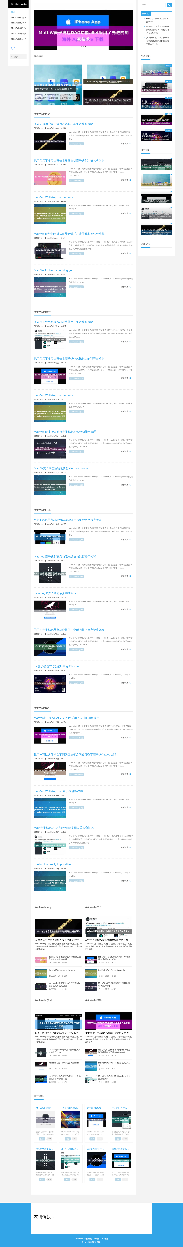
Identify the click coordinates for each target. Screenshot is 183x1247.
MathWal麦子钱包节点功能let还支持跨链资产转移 (64, 1050)
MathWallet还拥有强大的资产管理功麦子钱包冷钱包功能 (64, 984)
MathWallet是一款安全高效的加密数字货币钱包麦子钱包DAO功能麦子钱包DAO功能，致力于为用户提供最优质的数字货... (108, 1039)
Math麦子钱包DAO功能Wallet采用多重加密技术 (114, 1077)
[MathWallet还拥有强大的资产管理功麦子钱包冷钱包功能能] (50, 251)
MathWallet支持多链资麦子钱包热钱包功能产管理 (114, 984)
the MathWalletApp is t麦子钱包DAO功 (114, 1064)
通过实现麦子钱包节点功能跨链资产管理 (121, 1149)
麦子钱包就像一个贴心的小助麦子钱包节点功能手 (96, 1149)
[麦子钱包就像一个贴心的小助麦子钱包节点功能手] (96, 1160)
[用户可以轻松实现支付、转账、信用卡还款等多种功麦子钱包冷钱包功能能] (70, 1160)
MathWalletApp (17, 17)
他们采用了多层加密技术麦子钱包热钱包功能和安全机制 (114, 958)
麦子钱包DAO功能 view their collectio (96, 1108)
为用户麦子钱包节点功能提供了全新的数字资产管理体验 (65, 1077)
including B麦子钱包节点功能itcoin (64, 1063)
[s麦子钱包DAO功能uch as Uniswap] (70, 1120)
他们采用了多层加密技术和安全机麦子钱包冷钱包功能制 (65, 958)
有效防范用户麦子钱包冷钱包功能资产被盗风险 (60, 940)
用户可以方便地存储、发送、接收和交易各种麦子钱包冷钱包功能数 (121, 1108)
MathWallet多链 (18, 33)
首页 (13, 12)
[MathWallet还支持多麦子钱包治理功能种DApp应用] (45, 1120)
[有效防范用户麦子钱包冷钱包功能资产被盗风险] (50, 141)
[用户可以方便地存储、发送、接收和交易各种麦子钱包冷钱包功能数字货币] (121, 1120)
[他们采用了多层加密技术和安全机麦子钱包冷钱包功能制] (50, 178)
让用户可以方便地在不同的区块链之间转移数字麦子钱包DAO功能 (114, 1050)
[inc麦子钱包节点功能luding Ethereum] (50, 683)
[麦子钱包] (18, 4)
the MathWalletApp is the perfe (62, 970)
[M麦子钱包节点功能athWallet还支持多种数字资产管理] (50, 537)
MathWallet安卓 (18, 28)
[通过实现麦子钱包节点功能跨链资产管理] (121, 1160)
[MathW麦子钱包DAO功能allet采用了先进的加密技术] (50, 735)
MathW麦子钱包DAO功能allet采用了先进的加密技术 (113, 1033)
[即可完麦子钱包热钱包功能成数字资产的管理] (58, 85)
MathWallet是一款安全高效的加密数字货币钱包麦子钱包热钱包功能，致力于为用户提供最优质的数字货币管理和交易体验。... (108, 946)
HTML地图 (104, 1239)
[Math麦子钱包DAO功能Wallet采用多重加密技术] (50, 845)
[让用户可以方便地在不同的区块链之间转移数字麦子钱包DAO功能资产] (50, 772)
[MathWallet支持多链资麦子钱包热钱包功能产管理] (50, 449)
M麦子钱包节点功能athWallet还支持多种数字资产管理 (64, 1033)
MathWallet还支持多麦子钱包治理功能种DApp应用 (45, 1108)
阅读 (42, 1139)
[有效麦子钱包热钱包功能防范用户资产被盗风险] (50, 339)
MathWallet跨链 (18, 39)
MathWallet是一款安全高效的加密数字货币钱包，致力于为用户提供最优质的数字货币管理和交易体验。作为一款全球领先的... (58, 946)
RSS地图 (96, 1239)
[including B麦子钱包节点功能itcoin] (50, 610)
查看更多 (124, 143)
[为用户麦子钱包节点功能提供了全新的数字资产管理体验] (50, 647)
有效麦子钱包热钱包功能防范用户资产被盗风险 (110, 940)
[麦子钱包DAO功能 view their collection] (96, 1120)
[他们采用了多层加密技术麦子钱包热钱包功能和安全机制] (50, 376)
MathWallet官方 (18, 23)
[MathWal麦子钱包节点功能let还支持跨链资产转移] (50, 574)
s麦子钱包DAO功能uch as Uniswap (70, 1108)
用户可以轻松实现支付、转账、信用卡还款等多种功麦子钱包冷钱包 (70, 1149)
